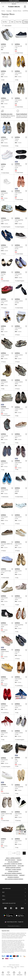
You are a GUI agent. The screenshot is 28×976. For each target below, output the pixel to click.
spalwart (21, 875)
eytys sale (21, 866)
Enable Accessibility (14, 1)
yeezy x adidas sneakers (13, 858)
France (4, 966)
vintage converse (13, 871)
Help (3, 899)
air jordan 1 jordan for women (13, 864)
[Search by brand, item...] (3, 6)
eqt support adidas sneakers (13, 873)
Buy (3, 892)
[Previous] (9, 853)
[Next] (18, 853)
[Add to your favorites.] (12, 44)
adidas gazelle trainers (9, 866)
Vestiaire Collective (9, 903)
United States (16, 966)
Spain (13, 967)
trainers (19, 860)
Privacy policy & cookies (13, 926)
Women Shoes (17, 11)
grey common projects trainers (14, 879)
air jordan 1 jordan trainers (13, 869)
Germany (22, 966)
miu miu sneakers (13, 862)
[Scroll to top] (24, 853)
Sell (3, 896)
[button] (25, 7)
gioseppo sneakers (13, 877)
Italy (15, 967)
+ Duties (5, 76)
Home (3, 11)
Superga (8, 11)
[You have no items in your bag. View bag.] (25, 7)
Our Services (6, 888)
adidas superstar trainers (13, 867)
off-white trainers (10, 860)
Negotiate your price (6, 114)
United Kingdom (10, 966)
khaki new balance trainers (10, 875)
